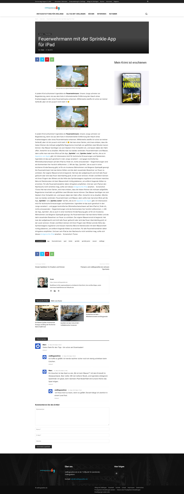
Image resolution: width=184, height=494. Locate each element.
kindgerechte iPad (80, 187)
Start (36, 19)
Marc (44, 345)
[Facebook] (37, 59)
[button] (146, 13)
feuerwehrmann (56, 241)
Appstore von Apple (42, 156)
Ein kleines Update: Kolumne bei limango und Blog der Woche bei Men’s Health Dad (45, 325)
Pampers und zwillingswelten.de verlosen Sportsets (95, 268)
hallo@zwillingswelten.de (79, 479)
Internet (42, 19)
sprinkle (77, 241)
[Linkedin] (55, 291)
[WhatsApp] (52, 59)
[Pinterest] (47, 59)
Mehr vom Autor (56, 301)
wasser (95, 241)
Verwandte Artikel (42, 301)
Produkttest (48, 34)
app (48, 241)
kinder (70, 241)
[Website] (59, 291)
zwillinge (101, 241)
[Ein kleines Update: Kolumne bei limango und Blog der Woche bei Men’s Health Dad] (46, 313)
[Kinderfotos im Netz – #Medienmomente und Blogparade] (97, 309)
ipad (65, 241)
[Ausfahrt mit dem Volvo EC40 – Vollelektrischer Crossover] (72, 313)
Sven (42, 50)
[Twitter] (42, 59)
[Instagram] (147, 1)
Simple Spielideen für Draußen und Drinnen (50, 267)
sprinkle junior (86, 241)
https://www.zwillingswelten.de (58, 282)
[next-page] (40, 331)
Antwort (45, 350)
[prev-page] (36, 331)
